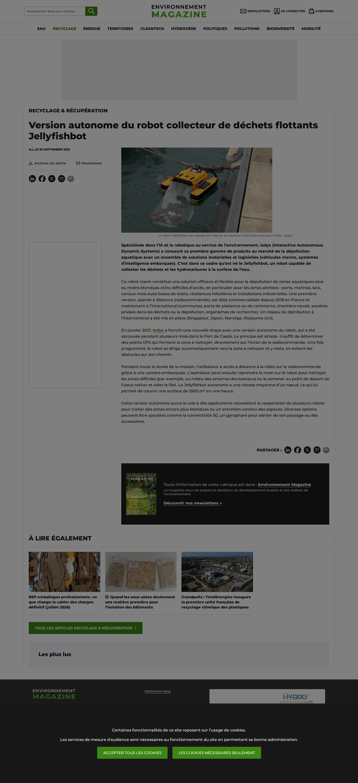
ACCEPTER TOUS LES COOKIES (132, 752)
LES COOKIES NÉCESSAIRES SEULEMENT (217, 752)
